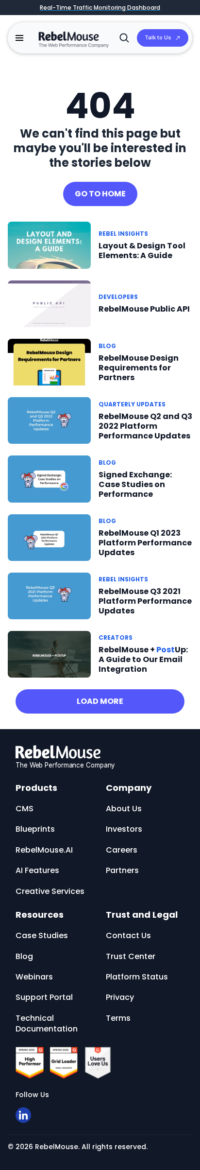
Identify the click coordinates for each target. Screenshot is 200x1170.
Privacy (120, 997)
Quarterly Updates (132, 404)
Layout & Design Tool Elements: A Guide (142, 250)
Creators (116, 637)
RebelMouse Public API (144, 308)
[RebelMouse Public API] (49, 303)
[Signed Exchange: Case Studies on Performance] (49, 478)
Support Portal (44, 997)
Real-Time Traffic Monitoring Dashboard (100, 7)
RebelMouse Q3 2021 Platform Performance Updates (145, 601)
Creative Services (50, 891)
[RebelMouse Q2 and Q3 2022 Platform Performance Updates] (49, 420)
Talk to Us (158, 37)
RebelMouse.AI (44, 850)
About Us (124, 808)
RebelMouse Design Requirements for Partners (139, 367)
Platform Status (137, 976)
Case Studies (42, 935)
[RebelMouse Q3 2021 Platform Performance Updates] (49, 595)
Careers (121, 850)
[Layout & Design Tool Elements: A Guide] (49, 244)
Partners (122, 870)
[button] (19, 38)
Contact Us (128, 935)
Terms (118, 1018)
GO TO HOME (100, 193)
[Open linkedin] (23, 1115)
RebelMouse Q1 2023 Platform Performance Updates (145, 542)
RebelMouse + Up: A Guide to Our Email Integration (143, 659)
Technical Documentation (47, 1023)
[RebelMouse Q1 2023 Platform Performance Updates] (49, 536)
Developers (118, 296)
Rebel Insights (123, 233)
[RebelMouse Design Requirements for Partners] (49, 361)
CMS (24, 808)
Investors (124, 829)
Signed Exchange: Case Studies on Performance (135, 484)
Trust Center (130, 956)
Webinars (34, 976)
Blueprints (35, 829)
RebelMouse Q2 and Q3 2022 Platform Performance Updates (145, 426)
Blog (107, 345)
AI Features (37, 870)
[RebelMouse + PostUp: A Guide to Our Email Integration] (49, 653)
